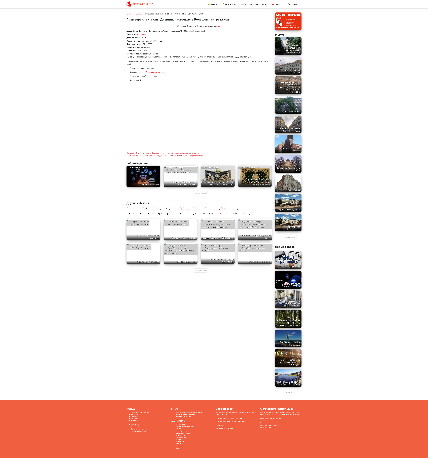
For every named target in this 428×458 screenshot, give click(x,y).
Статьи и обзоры (137, 427)
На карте (177, 209)
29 (159, 214)
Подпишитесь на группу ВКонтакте (231, 421)
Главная (130, 14)
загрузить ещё (200, 193)
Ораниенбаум (180, 446)
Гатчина (178, 448)
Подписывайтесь (266, 423)
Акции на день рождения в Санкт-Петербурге (288, 382)
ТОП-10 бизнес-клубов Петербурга (289, 343)
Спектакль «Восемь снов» (183, 238)
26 (131, 214)
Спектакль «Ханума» (149, 184)
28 (150, 214)
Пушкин (178, 444)
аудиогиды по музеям (183, 416)
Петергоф (179, 439)
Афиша (139, 14)
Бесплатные (198, 209)
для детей (134, 419)
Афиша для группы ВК (289, 266)
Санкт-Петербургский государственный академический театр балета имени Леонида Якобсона (289, 87)
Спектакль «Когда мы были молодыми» (220, 260)
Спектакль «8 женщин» (259, 261)
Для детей (187, 209)
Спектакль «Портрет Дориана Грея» (256, 236)
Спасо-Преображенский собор (288, 169)
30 (169, 214)
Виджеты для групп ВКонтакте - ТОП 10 (291, 284)
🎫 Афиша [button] (213, 4)
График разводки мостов (139, 431)
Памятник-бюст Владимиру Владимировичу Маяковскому (292, 49)
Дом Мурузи (294, 190)
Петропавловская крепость (185, 427)
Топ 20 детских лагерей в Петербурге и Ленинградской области (288, 323)
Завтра (168, 209)
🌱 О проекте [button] (292, 4)
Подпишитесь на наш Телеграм (229, 418)
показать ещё (290, 237)
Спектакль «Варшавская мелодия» (147, 236)
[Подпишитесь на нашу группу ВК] (162, 4)
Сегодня (160, 209)
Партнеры (220, 425)
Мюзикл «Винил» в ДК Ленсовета (217, 238)
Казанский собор (181, 435)
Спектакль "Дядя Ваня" (148, 261)
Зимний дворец (181, 431)
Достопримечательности (139, 429)
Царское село (180, 442)
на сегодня (134, 414)
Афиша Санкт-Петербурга (140, 412)
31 (178, 214)
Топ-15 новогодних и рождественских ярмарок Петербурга (288, 362)
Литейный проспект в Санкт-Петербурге (289, 129)
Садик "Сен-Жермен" (290, 111)
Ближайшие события (136, 209)
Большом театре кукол (156, 72)
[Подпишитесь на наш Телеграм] (159, 4)
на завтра (134, 416)
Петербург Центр (142, 3)
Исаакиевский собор (183, 433)
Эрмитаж (179, 429)
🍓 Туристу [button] (277, 4)
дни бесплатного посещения (185, 414)
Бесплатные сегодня (213, 209)
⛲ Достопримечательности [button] (254, 4)
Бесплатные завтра (231, 209)
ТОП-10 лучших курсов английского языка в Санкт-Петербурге (289, 303)
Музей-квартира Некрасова (292, 71)
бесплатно (134, 421)
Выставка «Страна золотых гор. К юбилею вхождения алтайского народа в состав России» (217, 182)
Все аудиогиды (181, 424)
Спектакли (141, 34)
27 (140, 214)
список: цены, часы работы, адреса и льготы (191, 412)
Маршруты (135, 425)
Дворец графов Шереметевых (293, 227)
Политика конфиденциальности (271, 419)
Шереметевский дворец (288, 209)
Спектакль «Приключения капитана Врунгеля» (183, 183)
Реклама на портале (224, 428)
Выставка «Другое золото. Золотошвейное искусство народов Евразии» (258, 182)
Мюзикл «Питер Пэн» (186, 261)
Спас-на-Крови (181, 437)
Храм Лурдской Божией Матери (289, 149)
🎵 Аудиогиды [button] (229, 4)
